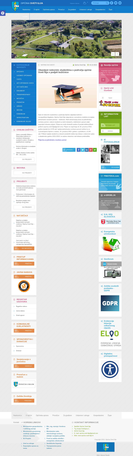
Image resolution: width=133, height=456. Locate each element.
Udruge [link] (19, 106)
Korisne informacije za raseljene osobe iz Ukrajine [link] (25, 147)
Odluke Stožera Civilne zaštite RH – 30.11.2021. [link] (25, 153)
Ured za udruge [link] (28, 443)
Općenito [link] (20, 71)
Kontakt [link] (25, 16)
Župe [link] (110, 9)
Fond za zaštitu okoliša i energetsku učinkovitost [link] (55, 440)
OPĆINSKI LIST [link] (110, 125)
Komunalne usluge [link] (24, 121)
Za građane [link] (72, 9)
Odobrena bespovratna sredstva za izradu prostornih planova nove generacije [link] (25, 188)
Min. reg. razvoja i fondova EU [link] (56, 427)
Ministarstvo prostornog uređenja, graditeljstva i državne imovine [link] (31, 433)
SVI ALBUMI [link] (115, 167)
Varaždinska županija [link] (54, 443)
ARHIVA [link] (110, 131)
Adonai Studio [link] (105, 455)
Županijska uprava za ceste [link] (30, 447)
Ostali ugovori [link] (20, 315)
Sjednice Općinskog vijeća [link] (24, 77)
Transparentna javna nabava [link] (54, 447)
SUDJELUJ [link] (28, 366)
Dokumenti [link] (21, 91)
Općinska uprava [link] (49, 9)
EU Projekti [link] (27, 438)
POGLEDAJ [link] (28, 400)
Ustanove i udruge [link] (85, 9)
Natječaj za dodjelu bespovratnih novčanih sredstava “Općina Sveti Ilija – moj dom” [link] (25, 223)
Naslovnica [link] (26, 9)
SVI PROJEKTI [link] (27, 159)
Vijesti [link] (110, 98)
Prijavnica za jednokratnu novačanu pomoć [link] (52, 140)
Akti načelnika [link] (22, 87)
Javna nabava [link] (20, 311)
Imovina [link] (19, 110)
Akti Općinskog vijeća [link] (25, 83)
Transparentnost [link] (23, 94)
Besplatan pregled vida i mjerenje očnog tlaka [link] (23, 201)
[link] (2, 13)
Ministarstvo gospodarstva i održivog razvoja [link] (32, 427)
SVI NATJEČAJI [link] (27, 248)
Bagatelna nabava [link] (21, 306)
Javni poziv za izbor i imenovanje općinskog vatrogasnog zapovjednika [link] (24, 242)
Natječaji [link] (20, 98)
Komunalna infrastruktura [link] (23, 115)
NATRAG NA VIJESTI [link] (48, 65)
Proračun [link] (61, 9)
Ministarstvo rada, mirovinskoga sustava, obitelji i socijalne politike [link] (56, 433)
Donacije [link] (18, 350)
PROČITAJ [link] (28, 263)
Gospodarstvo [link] (100, 9)
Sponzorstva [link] (20, 346)
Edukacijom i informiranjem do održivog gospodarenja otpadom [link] (25, 195)
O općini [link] (36, 9)
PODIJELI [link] (70, 150)
